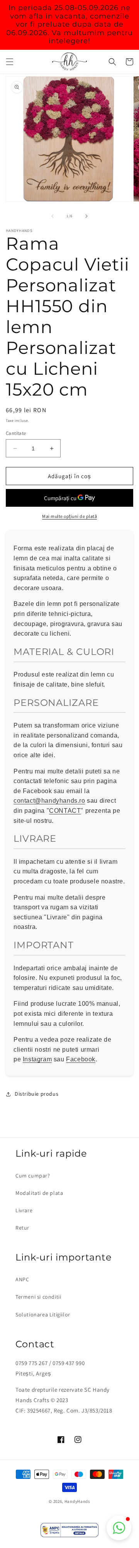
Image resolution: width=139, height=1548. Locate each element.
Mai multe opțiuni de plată (69, 516)
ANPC (22, 1279)
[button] (9, 61)
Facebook (80, 1059)
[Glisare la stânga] (52, 216)
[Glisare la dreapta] (86, 216)
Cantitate (16, 433)
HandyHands (77, 1501)
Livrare (23, 1210)
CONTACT (65, 810)
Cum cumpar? (32, 1175)
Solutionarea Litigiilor (42, 1314)
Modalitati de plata (39, 1192)
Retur (22, 1227)
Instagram (37, 1059)
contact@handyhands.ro (49, 800)
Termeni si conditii (38, 1296)
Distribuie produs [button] (36, 1093)
